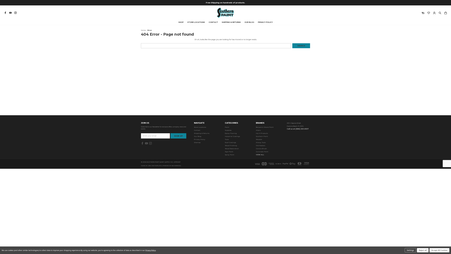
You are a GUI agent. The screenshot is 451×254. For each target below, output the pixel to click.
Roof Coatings (230, 142)
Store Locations (196, 22)
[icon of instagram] (15, 13)
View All (260, 155)
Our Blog (249, 22)
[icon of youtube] (10, 13)
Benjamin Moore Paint (265, 127)
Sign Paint (229, 152)
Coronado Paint (262, 152)
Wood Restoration (232, 148)
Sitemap (197, 142)
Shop (181, 22)
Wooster (259, 139)
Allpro (258, 130)
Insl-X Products (262, 133)
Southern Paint (262, 136)
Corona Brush (261, 148)
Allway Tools (261, 142)
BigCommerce (176, 166)
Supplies (228, 130)
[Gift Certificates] (423, 12)
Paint (227, 127)
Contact (213, 22)
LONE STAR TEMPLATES (155, 166)
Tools (227, 139)
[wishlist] (429, 12)
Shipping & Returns (231, 22)
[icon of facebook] (5, 13)
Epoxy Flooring (231, 133)
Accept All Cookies (439, 250)
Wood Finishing (231, 145)
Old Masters (260, 145)
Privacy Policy (265, 22)
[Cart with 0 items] (445, 12)
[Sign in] (434, 12)
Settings (410, 250)
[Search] (440, 12)
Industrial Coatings (232, 136)
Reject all (423, 250)
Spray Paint (229, 155)
